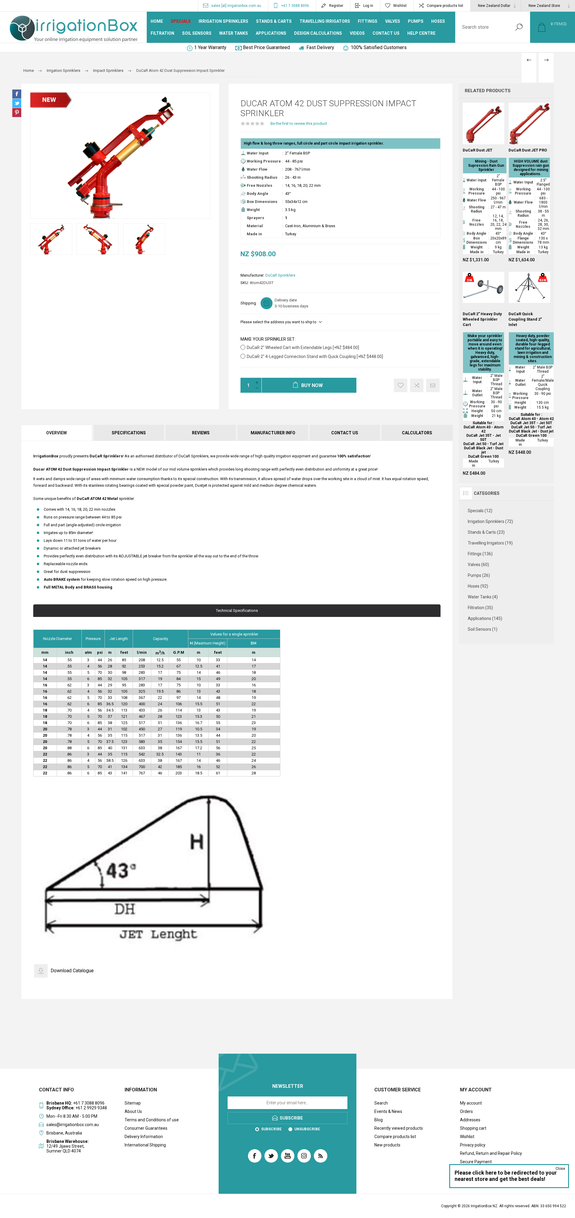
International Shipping (145, 1145)
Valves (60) (478, 564)
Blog (378, 1119)
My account (471, 1103)
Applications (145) (485, 618)
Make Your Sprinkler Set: (268, 339)
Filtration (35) (480, 607)
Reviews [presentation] (201, 432)
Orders (466, 1111)
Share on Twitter (16, 103)
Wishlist (467, 1136)
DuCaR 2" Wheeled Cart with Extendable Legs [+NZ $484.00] (303, 347)
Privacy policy (472, 1145)
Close (560, 1169)
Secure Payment (476, 1161)
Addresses (470, 1119)
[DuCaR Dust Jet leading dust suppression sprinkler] (483, 182)
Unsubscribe (307, 1129)
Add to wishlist (400, 385)
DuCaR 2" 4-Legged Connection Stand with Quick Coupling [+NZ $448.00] (315, 356)
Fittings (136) (480, 553)
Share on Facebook (16, 94)
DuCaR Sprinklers (280, 275)
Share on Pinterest (16, 112)
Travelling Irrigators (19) (490, 543)
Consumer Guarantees (146, 1128)
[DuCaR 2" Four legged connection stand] (529, 360)
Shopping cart (473, 1128)
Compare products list (445, 6)
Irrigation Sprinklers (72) (490, 521)
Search (519, 27)
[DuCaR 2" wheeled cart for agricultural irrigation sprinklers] (483, 371)
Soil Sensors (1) (482, 629)
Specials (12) (480, 510)
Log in (368, 6)
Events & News (388, 1111)
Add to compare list (416, 385)
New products (387, 1145)
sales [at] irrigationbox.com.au (236, 6)
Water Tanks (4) (483, 596)
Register (336, 6)
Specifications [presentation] (129, 432)
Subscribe (271, 1129)
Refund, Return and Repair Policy (491, 1153)
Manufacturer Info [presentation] (273, 432)
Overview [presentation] (56, 432)
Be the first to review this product (298, 123)
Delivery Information (144, 1136)
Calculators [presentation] (417, 432)
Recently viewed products (398, 1128)
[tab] (57, 433)
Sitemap (133, 1103)
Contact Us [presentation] (344, 432)
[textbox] (482, 27)
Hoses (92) (478, 586)
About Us (133, 1111)
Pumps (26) (479, 575)
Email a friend (433, 385)
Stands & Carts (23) (486, 532)
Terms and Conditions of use (152, 1119)
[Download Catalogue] (41, 971)
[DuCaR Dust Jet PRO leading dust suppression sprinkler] (529, 182)
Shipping (248, 303)
